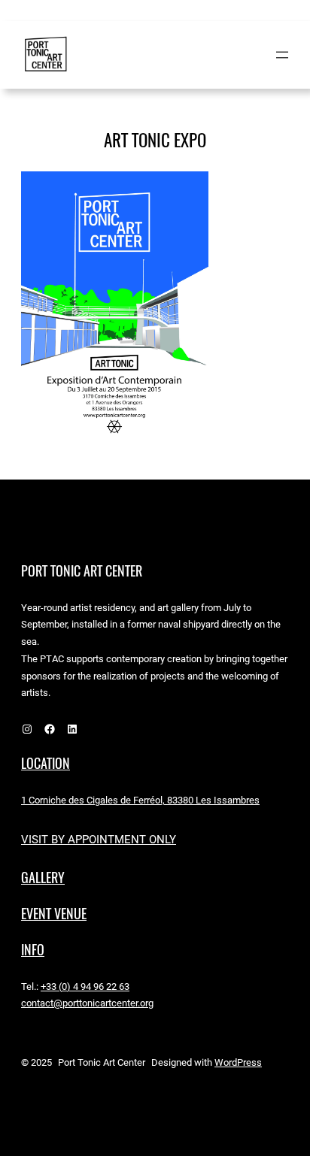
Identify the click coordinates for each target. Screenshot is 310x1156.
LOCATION (45, 763)
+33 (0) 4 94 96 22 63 (85, 986)
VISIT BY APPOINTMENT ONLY (98, 839)
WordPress (238, 1062)
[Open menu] (282, 55)
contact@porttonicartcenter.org (87, 1003)
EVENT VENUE (54, 913)
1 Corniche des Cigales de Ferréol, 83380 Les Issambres (140, 800)
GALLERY (43, 877)
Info (32, 949)
